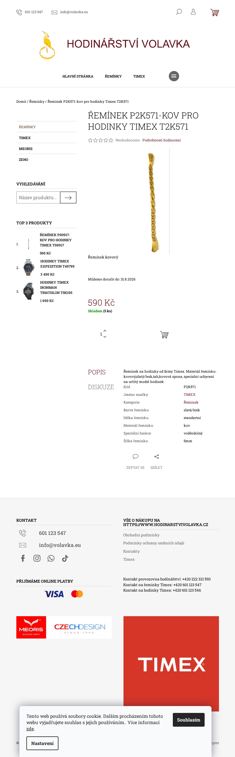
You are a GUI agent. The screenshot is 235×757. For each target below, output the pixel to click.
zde (30, 729)
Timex (25, 137)
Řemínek (191, 402)
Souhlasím (188, 720)
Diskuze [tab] (101, 387)
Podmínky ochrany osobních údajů (153, 542)
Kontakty (131, 551)
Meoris (25, 148)
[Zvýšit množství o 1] (105, 331)
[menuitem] (78, 76)
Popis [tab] (97, 372)
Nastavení (42, 743)
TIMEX (189, 394)
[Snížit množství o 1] (105, 337)
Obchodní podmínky (141, 534)
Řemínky (27, 126)
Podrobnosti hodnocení (161, 140)
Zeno (23, 159)
